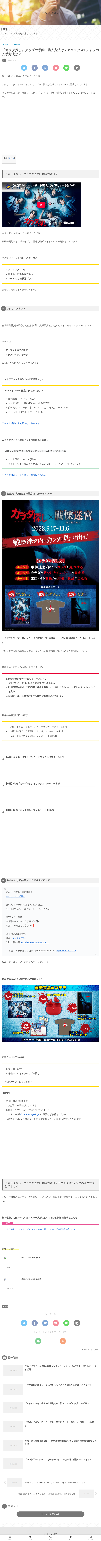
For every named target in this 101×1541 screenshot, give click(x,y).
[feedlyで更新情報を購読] (38, 1341)
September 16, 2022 (66, 950)
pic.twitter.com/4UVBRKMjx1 (34, 942)
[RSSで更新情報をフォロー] (63, 1341)
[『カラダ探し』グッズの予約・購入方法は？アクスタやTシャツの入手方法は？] (45, 68)
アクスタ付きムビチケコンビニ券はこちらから (25, 475)
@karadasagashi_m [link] (30, 1114)
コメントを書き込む (50, 1514)
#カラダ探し (19, 938)
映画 (6, 1306)
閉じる (11, 158)
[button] (93, 731)
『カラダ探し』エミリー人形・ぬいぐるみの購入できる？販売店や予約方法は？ (40, 1229)
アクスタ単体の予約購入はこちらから (21, 423)
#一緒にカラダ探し (15, 896)
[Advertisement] (50, 129)
